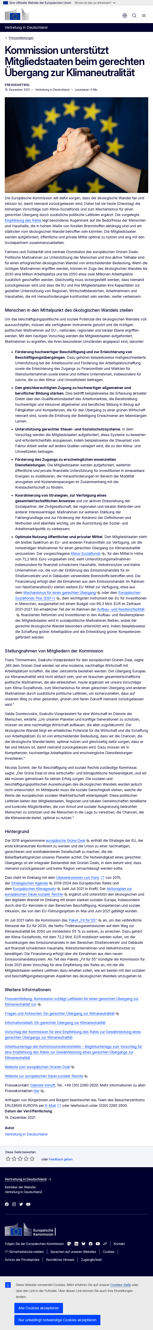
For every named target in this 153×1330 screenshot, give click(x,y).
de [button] (124, 15)
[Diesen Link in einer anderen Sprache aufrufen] (103, 554)
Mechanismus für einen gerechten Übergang (59, 592)
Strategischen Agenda (29, 883)
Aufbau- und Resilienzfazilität (120, 609)
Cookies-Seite (120, 1285)
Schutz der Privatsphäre (22, 1260)
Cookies (109, 1252)
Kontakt (119, 1244)
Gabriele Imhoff (42, 1085)
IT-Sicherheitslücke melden (24, 1252)
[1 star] (8, 1158)
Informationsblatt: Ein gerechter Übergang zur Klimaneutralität (55, 1023)
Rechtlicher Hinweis (60, 1260)
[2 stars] (11, 1158)
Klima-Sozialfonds (86, 553)
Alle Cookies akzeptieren (38, 1308)
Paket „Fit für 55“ (83, 920)
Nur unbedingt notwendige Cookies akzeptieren (57, 1320)
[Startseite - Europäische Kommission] (17, 14)
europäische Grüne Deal (65, 840)
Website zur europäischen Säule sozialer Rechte (44, 1076)
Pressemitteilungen (21, 37)
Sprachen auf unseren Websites (73, 1252)
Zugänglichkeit (91, 1260)
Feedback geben (61, 1159)
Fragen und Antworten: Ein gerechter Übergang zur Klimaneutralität (60, 1013)
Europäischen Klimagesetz (34, 889)
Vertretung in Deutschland (26, 1134)
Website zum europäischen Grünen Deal (37, 1067)
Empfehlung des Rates (23, 220)
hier (36, 1091)
